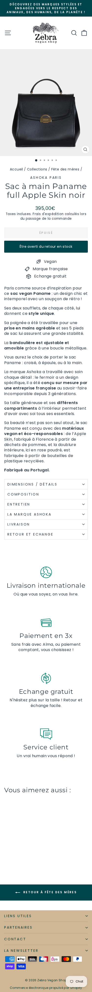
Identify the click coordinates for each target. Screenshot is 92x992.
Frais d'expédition (48, 214)
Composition (23, 494)
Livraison (18, 524)
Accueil (16, 169)
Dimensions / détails (32, 484)
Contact (15, 939)
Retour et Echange (30, 534)
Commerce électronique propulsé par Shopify (46, 988)
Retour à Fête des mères (49, 892)
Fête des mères (65, 169)
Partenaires (18, 927)
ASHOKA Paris (46, 177)
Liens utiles (18, 915)
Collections (37, 169)
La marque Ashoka (29, 514)
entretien (18, 504)
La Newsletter (21, 950)
